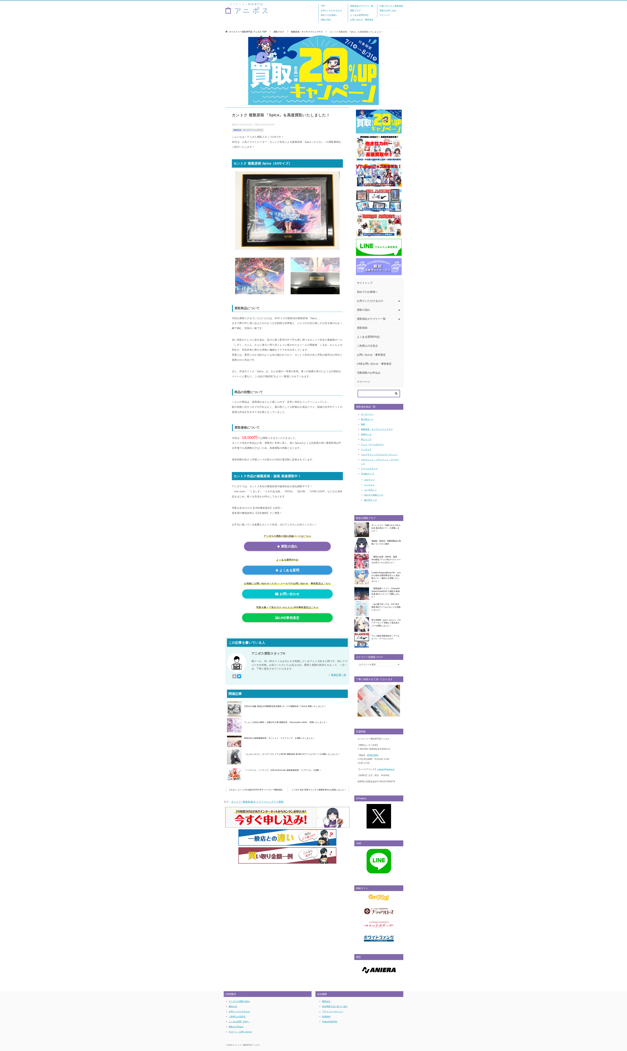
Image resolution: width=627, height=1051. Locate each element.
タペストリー (367, 414)
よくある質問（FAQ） (239, 1021)
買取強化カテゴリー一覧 (361, 6)
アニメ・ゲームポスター (372, 444)
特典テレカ (366, 434)
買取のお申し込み (387, 10)
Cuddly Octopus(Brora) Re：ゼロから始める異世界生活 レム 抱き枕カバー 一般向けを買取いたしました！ (386, 577)
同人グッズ (366, 439)
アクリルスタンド (369, 468)
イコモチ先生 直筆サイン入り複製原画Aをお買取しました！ (319, 790)
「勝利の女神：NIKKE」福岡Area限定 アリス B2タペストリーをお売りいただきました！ (386, 559)
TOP (323, 6)
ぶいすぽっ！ (370, 490)
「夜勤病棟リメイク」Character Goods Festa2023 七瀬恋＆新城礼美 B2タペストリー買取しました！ (385, 593)
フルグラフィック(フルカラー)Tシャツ (379, 454)
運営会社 (326, 1001)
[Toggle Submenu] (399, 301)
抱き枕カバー (367, 419)
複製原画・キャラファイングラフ (248, 130)
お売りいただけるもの (331, 10)
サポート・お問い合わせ (240, 1032)
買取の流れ (326, 19)
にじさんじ (369, 485)
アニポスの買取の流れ (239, 1001)
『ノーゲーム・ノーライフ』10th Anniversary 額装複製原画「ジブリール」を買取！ (282, 770)
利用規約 (326, 1016)
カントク (236, 801)
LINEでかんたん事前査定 (391, 6)
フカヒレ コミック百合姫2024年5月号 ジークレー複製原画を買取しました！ (258, 790)
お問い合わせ (289, 594)
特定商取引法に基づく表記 (334, 1006)
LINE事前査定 (289, 618)
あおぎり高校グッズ (373, 495)
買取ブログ (355, 10)
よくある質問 (288, 570)
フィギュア (366, 449)
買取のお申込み (236, 1027)
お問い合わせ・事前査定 (361, 19)
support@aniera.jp (385, 769)
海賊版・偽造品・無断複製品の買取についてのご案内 (386, 542)
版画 (363, 424)
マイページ (384, 15)
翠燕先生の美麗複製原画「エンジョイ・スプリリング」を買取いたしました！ (279, 738)
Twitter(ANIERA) (330, 1021)
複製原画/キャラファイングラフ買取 (263, 801)
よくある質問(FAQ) (359, 15)
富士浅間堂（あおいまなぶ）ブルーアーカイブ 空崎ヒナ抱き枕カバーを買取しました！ (386, 623)
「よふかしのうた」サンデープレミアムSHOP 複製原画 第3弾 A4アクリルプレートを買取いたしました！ (292, 754)
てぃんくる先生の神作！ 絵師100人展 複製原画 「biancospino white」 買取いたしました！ (286, 722)
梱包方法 (233, 1006)
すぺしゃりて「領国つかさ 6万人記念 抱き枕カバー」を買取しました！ (386, 528)
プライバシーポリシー (332, 1011)
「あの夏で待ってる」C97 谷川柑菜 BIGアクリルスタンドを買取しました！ (386, 607)
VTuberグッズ (367, 473)
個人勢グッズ (370, 500)
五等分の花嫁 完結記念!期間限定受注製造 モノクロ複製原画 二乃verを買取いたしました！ (285, 706)
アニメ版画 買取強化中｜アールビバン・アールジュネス (385, 637)
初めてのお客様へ (329, 15)
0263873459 (372, 755)
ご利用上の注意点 (237, 1016)
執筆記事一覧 (338, 674)
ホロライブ (369, 480)
